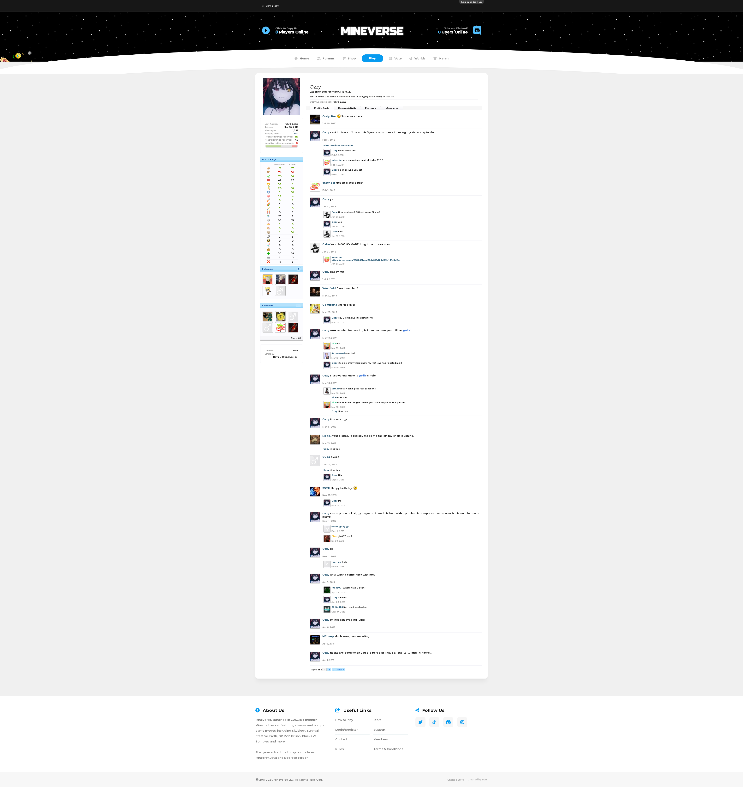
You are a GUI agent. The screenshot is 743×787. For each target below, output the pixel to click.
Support (379, 729)
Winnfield (329, 288)
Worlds (419, 58)
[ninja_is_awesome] (268, 327)
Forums (329, 58)
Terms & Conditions (388, 749)
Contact (341, 739)
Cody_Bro (329, 116)
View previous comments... (339, 145)
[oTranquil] (281, 291)
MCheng (328, 636)
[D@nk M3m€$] (281, 316)
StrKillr (335, 388)
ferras (334, 526)
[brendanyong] (294, 279)
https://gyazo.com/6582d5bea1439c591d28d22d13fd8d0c (365, 260)
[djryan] (281, 279)
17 (298, 305)
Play (372, 58)
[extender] (281, 327)
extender (337, 160)
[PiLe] (268, 279)
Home (304, 58)
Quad (326, 456)
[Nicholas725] (268, 316)
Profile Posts (322, 108)
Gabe (334, 212)
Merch (444, 58)
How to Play (344, 720)
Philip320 (337, 607)
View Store (272, 5)
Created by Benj (478, 779)
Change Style (455, 779)
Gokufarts (329, 304)
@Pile (406, 330)
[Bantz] (268, 291)
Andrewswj (338, 353)
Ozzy (325, 132)
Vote (398, 58)
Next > (340, 669)
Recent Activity (347, 108)
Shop (352, 58)
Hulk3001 (336, 587)
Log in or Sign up (471, 2)
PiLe (334, 397)
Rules (339, 749)
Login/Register (346, 729)
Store (377, 720)
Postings (370, 108)
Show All (296, 338)
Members (380, 739)
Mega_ (326, 435)
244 (296, 133)
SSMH (326, 488)
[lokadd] (294, 316)
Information (392, 108)
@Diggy (344, 526)
